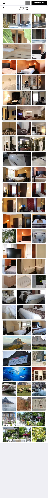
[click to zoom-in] (16, 21)
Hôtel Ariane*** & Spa (14, 2)
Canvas (16, 491)
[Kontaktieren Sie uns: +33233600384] (27, 3)
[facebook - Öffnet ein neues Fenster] (4, 474)
